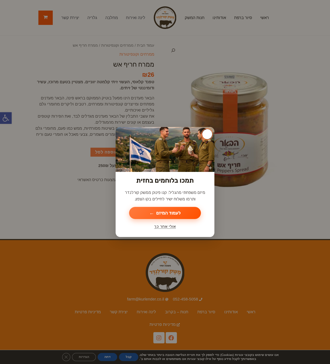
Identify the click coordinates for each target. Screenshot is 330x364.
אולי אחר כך (165, 226)
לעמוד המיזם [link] (168, 213)
